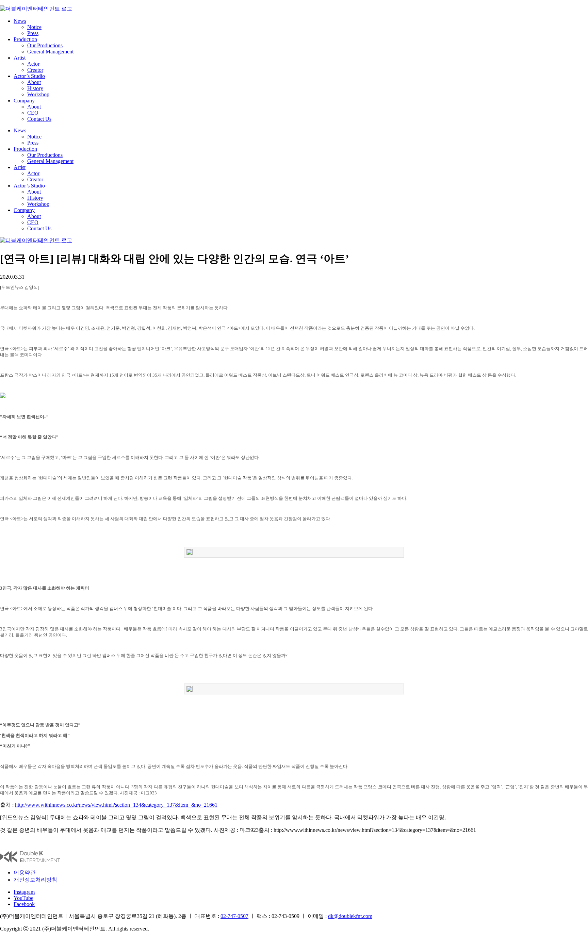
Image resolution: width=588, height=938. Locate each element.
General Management (50, 51)
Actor (33, 64)
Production (25, 39)
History (35, 88)
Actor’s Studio (29, 76)
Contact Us (39, 119)
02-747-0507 (234, 916)
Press (32, 33)
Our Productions (45, 45)
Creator (35, 70)
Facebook (24, 904)
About (34, 82)
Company (24, 100)
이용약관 (24, 872)
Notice (34, 27)
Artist (20, 58)
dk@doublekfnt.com (350, 916)
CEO (32, 113)
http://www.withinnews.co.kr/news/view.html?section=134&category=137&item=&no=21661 (116, 805)
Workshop (38, 94)
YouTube (23, 898)
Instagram (24, 892)
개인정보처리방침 (35, 880)
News (20, 21)
